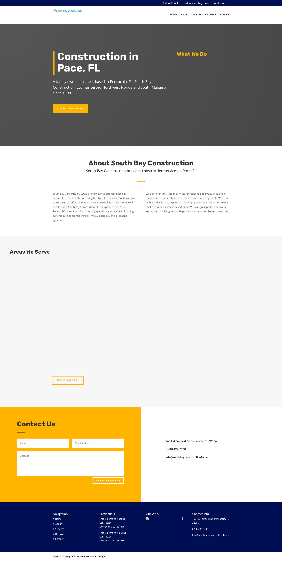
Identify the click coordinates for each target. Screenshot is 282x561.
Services (196, 14)
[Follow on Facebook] (211, 416)
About (184, 14)
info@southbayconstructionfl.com (187, 457)
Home (173, 14)
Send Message (108, 480)
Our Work (210, 14)
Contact (224, 14)
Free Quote (67, 380)
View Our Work (70, 108)
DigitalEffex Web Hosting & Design (85, 556)
